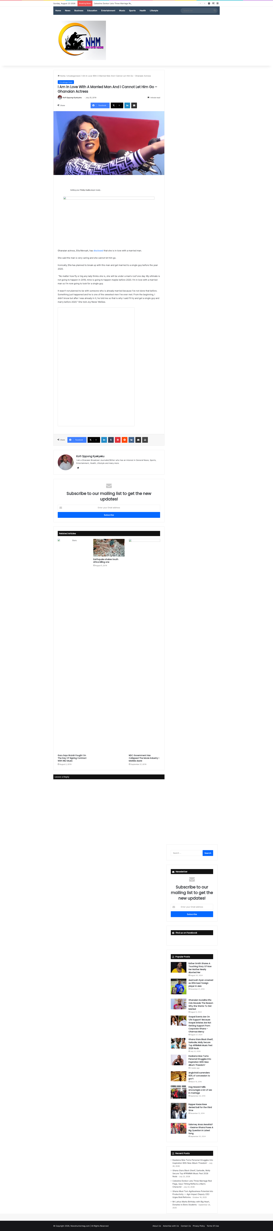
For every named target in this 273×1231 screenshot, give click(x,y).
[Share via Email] (134, 105)
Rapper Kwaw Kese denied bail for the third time (200, 1107)
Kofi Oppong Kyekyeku (72, 97)
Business (78, 10)
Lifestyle (154, 10)
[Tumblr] (111, 440)
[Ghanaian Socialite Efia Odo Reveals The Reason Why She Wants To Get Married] (178, 1004)
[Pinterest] (118, 440)
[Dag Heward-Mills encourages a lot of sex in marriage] (178, 1092)
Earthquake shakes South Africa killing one (105, 560)
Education (92, 10)
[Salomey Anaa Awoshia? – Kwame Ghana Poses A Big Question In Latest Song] (178, 1128)
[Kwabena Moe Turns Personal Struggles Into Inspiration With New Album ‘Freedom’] (178, 1060)
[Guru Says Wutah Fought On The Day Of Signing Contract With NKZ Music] (73, 646)
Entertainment (108, 10)
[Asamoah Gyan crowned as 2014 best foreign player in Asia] (178, 986)
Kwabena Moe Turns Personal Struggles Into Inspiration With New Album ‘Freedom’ (200, 1060)
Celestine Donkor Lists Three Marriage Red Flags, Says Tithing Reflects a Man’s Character (133, 3)
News (67, 10)
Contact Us (186, 1226)
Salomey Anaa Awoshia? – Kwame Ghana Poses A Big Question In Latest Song (201, 1129)
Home (58, 10)
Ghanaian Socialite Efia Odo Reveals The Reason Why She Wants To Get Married (201, 1004)
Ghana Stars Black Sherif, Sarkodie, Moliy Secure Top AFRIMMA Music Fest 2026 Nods (201, 1044)
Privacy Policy (199, 1226)
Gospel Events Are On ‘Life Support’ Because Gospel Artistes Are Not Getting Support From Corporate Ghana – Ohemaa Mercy (200, 1024)
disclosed (98, 250)
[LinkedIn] (127, 105)
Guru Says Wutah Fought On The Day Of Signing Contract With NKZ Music (72, 758)
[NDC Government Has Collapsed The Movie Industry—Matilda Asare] (144, 646)
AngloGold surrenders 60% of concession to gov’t (199, 1075)
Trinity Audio (85, 190)
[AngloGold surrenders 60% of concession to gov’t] (178, 1076)
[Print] (145, 440)
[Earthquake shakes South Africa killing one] (109, 547)
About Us (157, 1226)
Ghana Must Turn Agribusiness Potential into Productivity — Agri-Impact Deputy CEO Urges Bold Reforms (192, 1194)
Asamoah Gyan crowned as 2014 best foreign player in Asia (201, 983)
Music (122, 10)
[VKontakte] (131, 440)
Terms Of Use (213, 1226)
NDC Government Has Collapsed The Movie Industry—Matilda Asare (144, 758)
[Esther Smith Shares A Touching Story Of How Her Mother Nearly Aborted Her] (178, 967)
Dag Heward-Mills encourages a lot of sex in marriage (200, 1090)
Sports (132, 10)
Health (143, 10)
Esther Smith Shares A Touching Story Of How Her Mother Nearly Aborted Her (200, 968)
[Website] (78, 468)
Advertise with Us (171, 1226)
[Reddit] (124, 440)
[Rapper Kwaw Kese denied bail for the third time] (178, 1111)
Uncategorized (73, 76)
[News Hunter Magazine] (79, 40)
